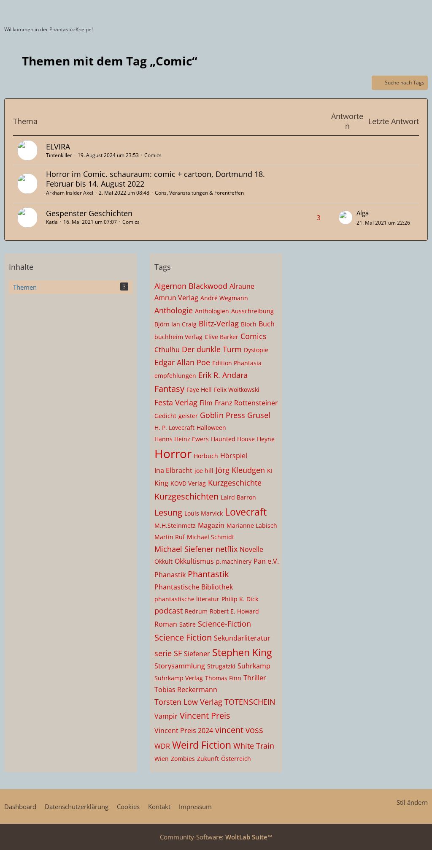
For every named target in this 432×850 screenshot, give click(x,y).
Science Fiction (183, 637)
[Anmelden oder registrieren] (400, 10)
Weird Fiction (201, 745)
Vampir (166, 716)
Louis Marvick (203, 513)
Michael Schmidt (210, 537)
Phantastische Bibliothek (193, 587)
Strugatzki (221, 666)
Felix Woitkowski (236, 390)
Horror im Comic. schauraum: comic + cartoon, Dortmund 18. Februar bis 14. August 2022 (155, 179)
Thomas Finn (223, 678)
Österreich (236, 759)
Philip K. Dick (239, 599)
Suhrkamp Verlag (178, 678)
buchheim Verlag (178, 337)
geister (188, 416)
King (161, 483)
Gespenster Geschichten (89, 213)
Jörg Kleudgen (240, 470)
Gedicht (165, 416)
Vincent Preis (205, 715)
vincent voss (239, 730)
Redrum (196, 611)
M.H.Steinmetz (175, 525)
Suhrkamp (254, 666)
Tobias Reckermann (185, 689)
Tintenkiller (59, 155)
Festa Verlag (175, 402)
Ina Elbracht (173, 470)
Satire (187, 624)
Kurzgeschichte (235, 483)
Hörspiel (233, 455)
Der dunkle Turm (212, 349)
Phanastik (170, 574)
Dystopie (256, 350)
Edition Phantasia (237, 363)
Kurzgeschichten (186, 496)
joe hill (203, 471)
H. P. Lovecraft (174, 428)
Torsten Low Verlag (188, 702)
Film (206, 402)
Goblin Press (222, 415)
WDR (162, 746)
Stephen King (242, 652)
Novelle (251, 549)
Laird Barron (238, 497)
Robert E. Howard (234, 611)
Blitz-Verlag (219, 323)
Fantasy (169, 388)
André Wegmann (224, 298)
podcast (168, 611)
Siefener (197, 653)
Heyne (266, 439)
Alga (362, 213)
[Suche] (378, 10)
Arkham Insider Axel (69, 192)
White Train (253, 746)
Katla (52, 221)
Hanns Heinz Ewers (181, 439)
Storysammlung (179, 666)
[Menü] (421, 10)
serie (163, 653)
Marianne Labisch (252, 525)
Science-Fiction (224, 624)
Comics (153, 155)
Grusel (258, 415)
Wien (161, 759)
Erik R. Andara (223, 375)
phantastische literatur (186, 599)
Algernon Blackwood (190, 286)
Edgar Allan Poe (182, 362)
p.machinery (233, 561)
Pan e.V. (266, 561)
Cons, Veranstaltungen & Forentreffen (199, 192)
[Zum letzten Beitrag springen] (345, 217)
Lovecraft (246, 512)
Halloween (211, 428)
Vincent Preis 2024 (183, 730)
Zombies (183, 759)
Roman (165, 624)
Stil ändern (412, 802)
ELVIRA (58, 146)
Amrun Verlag (176, 297)
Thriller (254, 677)
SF (178, 653)
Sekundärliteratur (242, 638)
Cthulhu (167, 349)
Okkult (163, 561)
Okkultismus (194, 561)
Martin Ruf (169, 537)
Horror (173, 453)
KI (270, 471)
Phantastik (208, 574)
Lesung (168, 512)
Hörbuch (206, 456)
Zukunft (208, 759)
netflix (227, 549)
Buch (267, 324)
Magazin (211, 525)
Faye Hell (199, 390)
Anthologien (212, 311)
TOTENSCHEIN (249, 702)
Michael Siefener (183, 549)
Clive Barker (221, 337)
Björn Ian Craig (175, 324)
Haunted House (233, 439)
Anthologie (173, 310)
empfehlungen (175, 376)
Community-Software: (216, 837)
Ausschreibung (252, 311)
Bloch (248, 324)
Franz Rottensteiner (246, 402)
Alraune (242, 286)
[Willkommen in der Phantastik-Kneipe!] (4, 10)
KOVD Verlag (188, 483)
